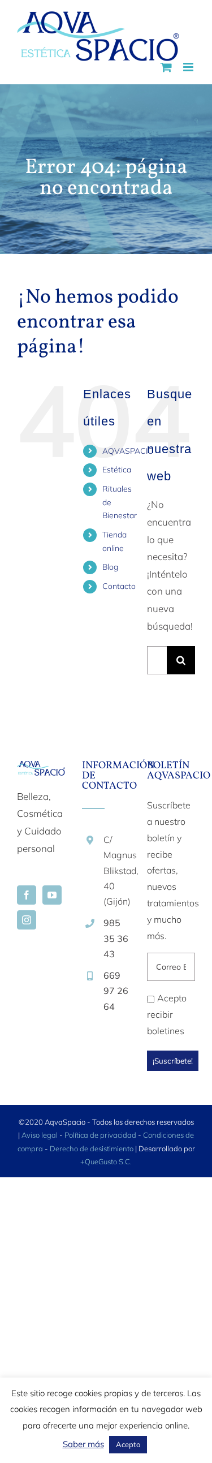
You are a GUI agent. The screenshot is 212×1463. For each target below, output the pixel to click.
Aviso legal (39, 1134)
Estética (116, 469)
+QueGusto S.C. (106, 1161)
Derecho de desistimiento (92, 1148)
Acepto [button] (128, 1444)
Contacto (119, 586)
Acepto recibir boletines (167, 1014)
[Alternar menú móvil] (189, 67)
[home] (41, 769)
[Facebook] (26, 895)
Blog (110, 567)
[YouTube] (52, 895)
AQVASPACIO (128, 451)
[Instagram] (26, 920)
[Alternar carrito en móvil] (166, 67)
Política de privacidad (100, 1134)
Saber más (83, 1444)
